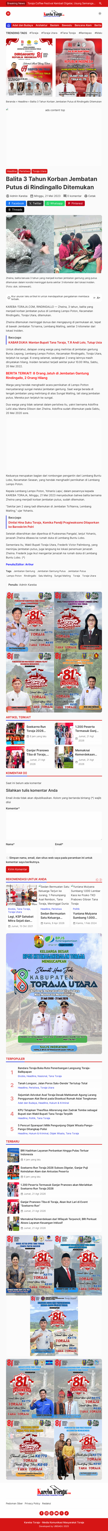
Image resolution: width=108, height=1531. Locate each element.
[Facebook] (41, 1513)
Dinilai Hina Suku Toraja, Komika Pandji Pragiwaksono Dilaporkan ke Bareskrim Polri (53, 524)
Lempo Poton (14, 575)
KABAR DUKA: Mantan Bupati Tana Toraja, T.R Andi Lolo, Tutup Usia (55, 342)
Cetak (92, 196)
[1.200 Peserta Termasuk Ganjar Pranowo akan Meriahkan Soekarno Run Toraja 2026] (64, 734)
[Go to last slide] (97, 879)
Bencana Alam (83, 25)
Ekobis (21, 1076)
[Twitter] (61, 1513)
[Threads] (51, 1513)
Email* (59, 844)
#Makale (100, 32)
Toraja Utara (39, 171)
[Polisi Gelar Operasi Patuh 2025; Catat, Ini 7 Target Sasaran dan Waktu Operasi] (54, 895)
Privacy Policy (32, 1503)
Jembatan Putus (77, 571)
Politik (32, 1118)
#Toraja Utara (49, 32)
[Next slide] (100, 879)
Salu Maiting (45, 575)
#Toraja (34, 32)
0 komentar (74, 196)
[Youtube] (56, 1513)
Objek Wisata (57, 1133)
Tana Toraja (55, 1076)
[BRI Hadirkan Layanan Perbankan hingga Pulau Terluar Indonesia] (13, 1155)
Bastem (54, 25)
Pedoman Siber (14, 1503)
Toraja (76, 575)
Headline (12, 171)
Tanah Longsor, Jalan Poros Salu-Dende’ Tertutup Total (52, 1083)
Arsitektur (41, 25)
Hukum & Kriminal (50, 912)
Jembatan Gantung (24, 571)
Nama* (10, 844)
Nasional (42, 1076)
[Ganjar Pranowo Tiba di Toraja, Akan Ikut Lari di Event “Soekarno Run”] (15, 757)
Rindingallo (30, 575)
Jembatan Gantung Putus (51, 571)
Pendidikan (79, 909)
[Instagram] (46, 1513)
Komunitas (14, 909)
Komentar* (13, 808)
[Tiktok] (66, 1513)
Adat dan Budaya (23, 25)
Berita (97, 25)
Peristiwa (24, 171)
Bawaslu (67, 25)
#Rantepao (85, 32)
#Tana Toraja (68, 32)
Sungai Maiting (62, 575)
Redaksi (46, 1503)
